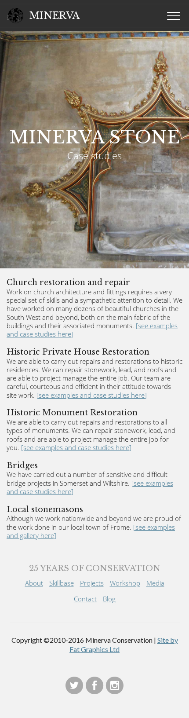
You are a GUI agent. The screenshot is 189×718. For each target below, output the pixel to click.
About (34, 583)
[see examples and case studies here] (91, 395)
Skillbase (61, 583)
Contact (85, 598)
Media (155, 583)
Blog (109, 598)
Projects (92, 583)
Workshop (125, 583)
